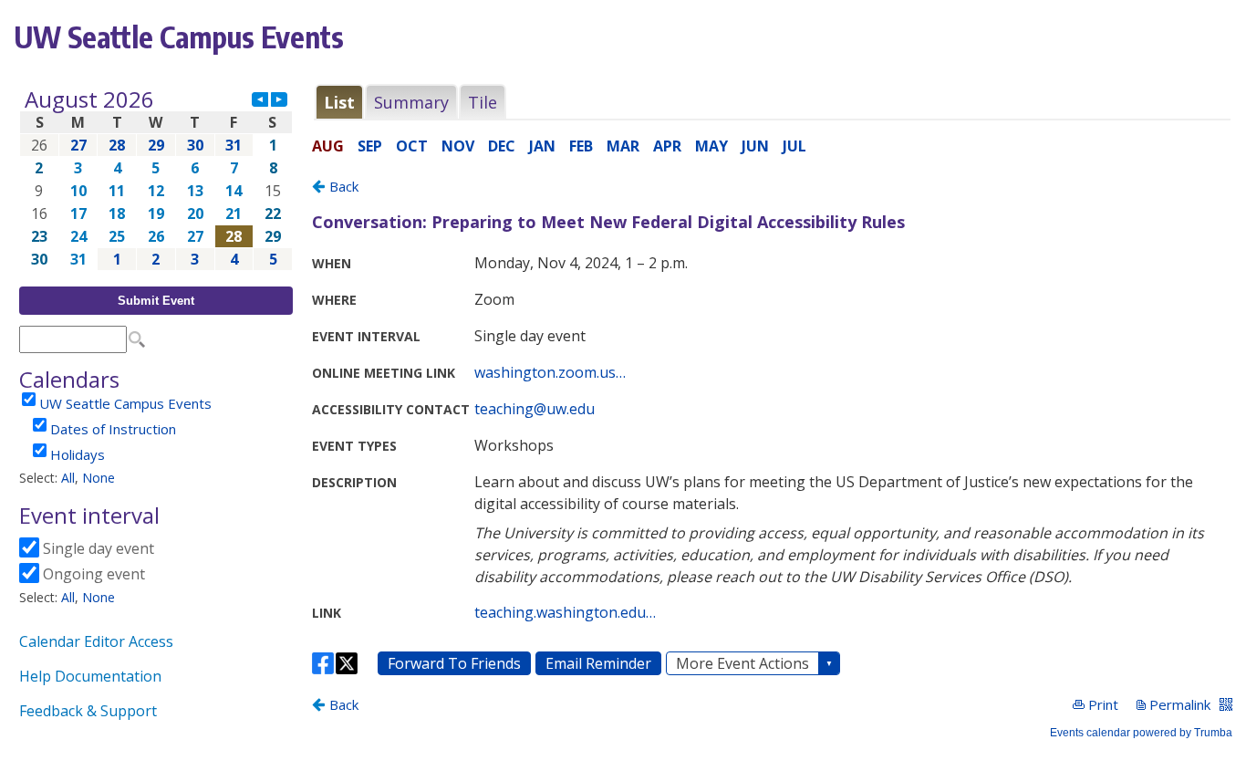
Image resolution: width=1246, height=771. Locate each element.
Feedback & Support (88, 711)
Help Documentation (90, 676)
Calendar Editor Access (96, 641)
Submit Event (156, 300)
